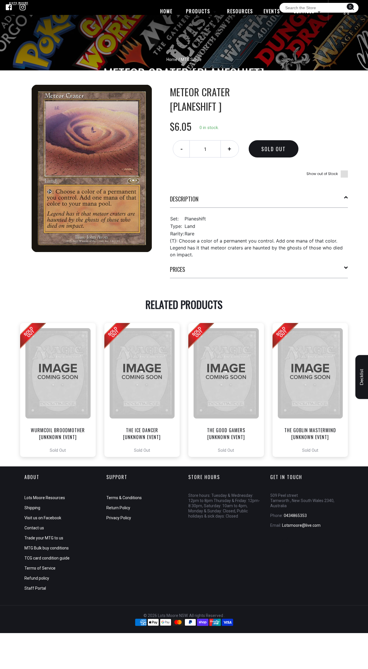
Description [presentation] (184, 199)
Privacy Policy (118, 518)
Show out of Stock (322, 173)
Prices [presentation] (177, 269)
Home (171, 59)
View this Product (60, 390)
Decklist (361, 377)
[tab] (259, 201)
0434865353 (295, 515)
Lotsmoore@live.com (301, 525)
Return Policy (118, 507)
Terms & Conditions (124, 497)
